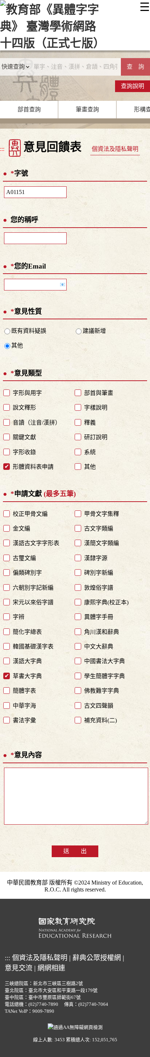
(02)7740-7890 (43, 1004)
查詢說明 (132, 86)
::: (2, 149)
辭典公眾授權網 (96, 958)
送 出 (75, 851)
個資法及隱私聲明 (115, 149)
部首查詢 (29, 109)
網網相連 (51, 968)
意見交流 (18, 968)
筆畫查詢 (87, 109)
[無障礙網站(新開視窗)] (75, 1026)
